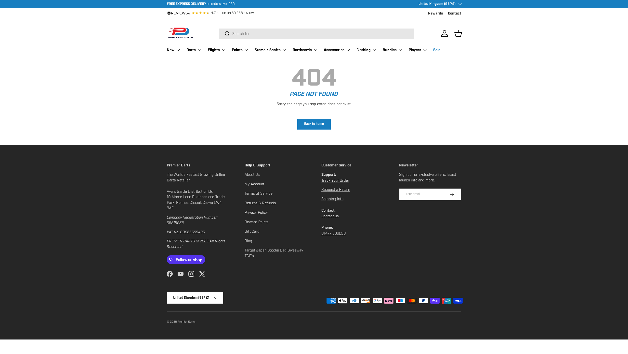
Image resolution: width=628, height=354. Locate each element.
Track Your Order (335, 180)
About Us (252, 174)
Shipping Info (332, 199)
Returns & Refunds (260, 203)
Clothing (363, 50)
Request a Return (335, 189)
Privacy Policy (256, 212)
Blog (248, 241)
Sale (436, 50)
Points (237, 50)
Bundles (390, 50)
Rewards (435, 13)
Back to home (314, 124)
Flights (214, 50)
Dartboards (302, 50)
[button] (458, 33)
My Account (254, 184)
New (170, 50)
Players (415, 50)
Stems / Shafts (268, 50)
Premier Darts (186, 321)
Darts (191, 50)
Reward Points (257, 222)
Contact (454, 13)
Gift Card (252, 231)
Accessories (334, 50)
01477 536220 (333, 233)
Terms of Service (259, 193)
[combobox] (316, 34)
